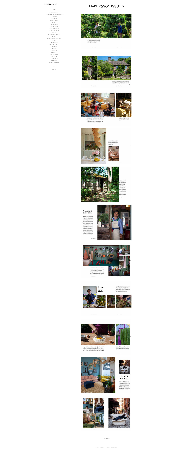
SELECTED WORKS (54, 12)
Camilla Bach (50, 4)
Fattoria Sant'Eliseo (54, 28)
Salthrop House (54, 54)
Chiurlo (54, 36)
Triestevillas (54, 50)
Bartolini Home (54, 26)
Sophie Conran (54, 58)
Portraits (54, 32)
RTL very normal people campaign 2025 (54, 14)
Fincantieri (54, 16)
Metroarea (54, 48)
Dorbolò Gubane (54, 24)
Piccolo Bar (54, 52)
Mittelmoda (54, 46)
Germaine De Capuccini (54, 34)
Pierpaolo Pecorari (54, 44)
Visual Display (54, 42)
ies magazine (54, 18)
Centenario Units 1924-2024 (54, 38)
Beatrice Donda (54, 20)
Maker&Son (54, 60)
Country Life (54, 56)
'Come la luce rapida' (54, 62)
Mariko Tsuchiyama (54, 30)
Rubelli (54, 22)
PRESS (54, 69)
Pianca (54, 40)
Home (54, 9)
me (54, 67)
